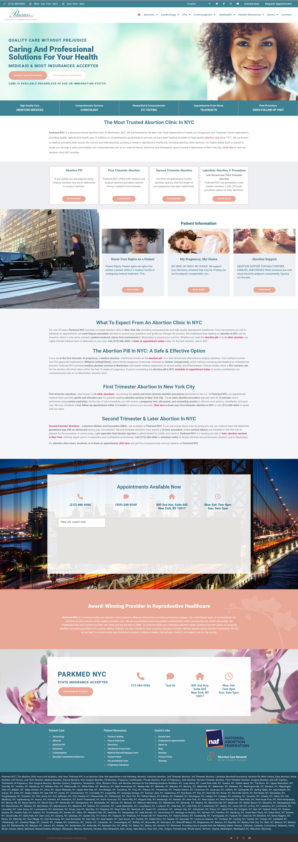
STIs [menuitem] (184, 14)
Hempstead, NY (130, 812)
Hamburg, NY (237, 812)
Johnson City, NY (182, 809)
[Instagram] (230, 3)
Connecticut (270, 825)
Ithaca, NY (215, 809)
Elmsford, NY (263, 815)
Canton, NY (90, 822)
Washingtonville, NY (254, 786)
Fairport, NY (236, 815)
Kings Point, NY (122, 809)
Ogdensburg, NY (25, 799)
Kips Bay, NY (92, 809)
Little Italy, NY (178, 806)
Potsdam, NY (28, 796)
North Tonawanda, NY (88, 799)
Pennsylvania (179, 828)
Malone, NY (93, 806)
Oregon (168, 828)
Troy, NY (136, 789)
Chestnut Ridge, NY (30, 822)
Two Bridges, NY (107, 789)
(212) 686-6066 (80, 505)
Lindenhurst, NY (210, 806)
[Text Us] (170, 676)
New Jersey (126, 828)
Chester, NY (47, 822)
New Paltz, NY (247, 799)
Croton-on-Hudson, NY (206, 819)
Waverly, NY (189, 786)
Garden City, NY (91, 815)
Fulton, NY (106, 815)
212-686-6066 (140, 685)
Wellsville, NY (161, 786)
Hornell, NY (69, 812)
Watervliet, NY (204, 786)
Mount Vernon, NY (31, 802)
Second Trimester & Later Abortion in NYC (149, 419)
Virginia (215, 828)
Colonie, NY (252, 819)
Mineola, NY (130, 802)
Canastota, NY (105, 822)
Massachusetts (43, 828)
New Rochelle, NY (229, 799)
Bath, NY (268, 822)
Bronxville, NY (152, 822)
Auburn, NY (49, 825)
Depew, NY (172, 819)
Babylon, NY (36, 825)
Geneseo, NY (75, 815)
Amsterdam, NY (78, 825)
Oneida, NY (266, 796)
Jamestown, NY (200, 809)
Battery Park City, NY (252, 822)
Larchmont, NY (283, 806)
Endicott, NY (249, 815)
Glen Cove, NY (46, 815)
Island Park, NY (229, 809)
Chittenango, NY (10, 822)
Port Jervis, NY (43, 796)
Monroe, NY (117, 802)
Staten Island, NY (244, 783)
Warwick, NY (271, 786)
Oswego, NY (224, 796)
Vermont (206, 828)
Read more (133, 290)
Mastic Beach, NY (253, 802)
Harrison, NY (208, 812)
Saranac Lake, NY (154, 793)
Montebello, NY (102, 802)
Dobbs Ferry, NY (157, 819)
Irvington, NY (245, 809)
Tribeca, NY (148, 789)
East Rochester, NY (75, 819)
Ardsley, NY (62, 825)
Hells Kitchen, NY (148, 812)
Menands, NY (187, 802)
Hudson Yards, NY (272, 809)
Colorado (258, 825)
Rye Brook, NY (188, 793)
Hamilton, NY (222, 812)
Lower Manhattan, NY (126, 806)
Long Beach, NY (147, 806)
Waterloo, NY (235, 786)
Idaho (291, 825)
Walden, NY (17, 789)
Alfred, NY (126, 825)
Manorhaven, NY (14, 806)
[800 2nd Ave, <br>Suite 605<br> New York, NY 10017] (200, 676)
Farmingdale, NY (219, 815)
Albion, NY (138, 825)
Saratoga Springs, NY (133, 793)
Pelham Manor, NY (150, 796)
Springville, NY (245, 789)
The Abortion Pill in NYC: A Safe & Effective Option (149, 351)
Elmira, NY (7, 819)
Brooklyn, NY (175, 783)
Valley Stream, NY (34, 789)
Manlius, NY (30, 806)
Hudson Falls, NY (23, 812)
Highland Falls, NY (97, 812)
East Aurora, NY (127, 819)
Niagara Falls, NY (147, 799)
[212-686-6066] (140, 676)
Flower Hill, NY (148, 815)
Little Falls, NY (194, 806)
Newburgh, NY (164, 799)
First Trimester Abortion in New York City (149, 387)
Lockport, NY (163, 806)
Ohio (160, 828)
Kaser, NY (151, 809)
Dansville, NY (186, 819)
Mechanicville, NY (217, 802)
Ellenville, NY (19, 819)
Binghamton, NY (205, 822)
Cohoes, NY (266, 819)
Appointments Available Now (149, 487)
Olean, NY (279, 796)
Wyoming (266, 828)
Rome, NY (226, 793)
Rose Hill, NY (213, 793)
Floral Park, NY (164, 815)
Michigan (56, 828)
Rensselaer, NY (277, 793)
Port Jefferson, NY (62, 796)
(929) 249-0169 (126, 505)
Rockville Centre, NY (242, 793)
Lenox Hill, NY (240, 806)
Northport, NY (68, 799)
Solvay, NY (7, 793)
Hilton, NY (82, 812)
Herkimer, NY (114, 812)
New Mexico (139, 828)
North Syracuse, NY (111, 799)
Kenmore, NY (138, 809)
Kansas (12, 828)
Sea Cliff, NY (50, 793)
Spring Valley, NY (263, 789)
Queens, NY (228, 783)
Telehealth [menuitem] (225, 14)
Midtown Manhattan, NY (149, 802)
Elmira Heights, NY (280, 815)
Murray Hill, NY (13, 802)
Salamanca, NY (172, 793)
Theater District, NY (183, 789)
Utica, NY (49, 789)
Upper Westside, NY (65, 789)
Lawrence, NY (267, 806)
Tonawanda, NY (164, 789)
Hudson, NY (39, 812)
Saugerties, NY (112, 793)
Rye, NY (201, 793)
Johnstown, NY (164, 809)
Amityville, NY (94, 825)
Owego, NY (211, 796)
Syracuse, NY (217, 789)
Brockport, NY (168, 822)
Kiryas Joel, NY (76, 809)
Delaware (282, 825)
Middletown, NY (171, 802)
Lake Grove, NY (25, 809)
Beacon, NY (221, 822)
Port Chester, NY (81, 796)
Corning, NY (239, 819)
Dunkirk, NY (142, 819)
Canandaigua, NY (122, 822)
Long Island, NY (191, 783)
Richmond (176, 825)
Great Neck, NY (277, 812)
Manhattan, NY (44, 806)
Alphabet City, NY (111, 825)
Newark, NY (179, 799)
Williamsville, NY (72, 786)
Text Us (170, 685)
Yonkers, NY (22, 786)
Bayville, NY (234, 822)
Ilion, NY (257, 809)
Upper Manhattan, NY (282, 783)
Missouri (78, 828)
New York (152, 828)
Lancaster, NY (9, 809)
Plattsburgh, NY (117, 796)
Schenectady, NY (79, 793)
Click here (228, 147)
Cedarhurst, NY (76, 822)
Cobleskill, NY (280, 819)
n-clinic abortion (234, 337)
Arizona (238, 825)
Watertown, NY (220, 786)
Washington (226, 828)
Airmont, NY (163, 825)
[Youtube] (237, 3)
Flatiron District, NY (183, 815)
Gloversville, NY (14, 815)
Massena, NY (269, 802)
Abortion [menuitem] (149, 14)
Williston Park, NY (54, 786)
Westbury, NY (107, 786)
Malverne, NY (79, 806)
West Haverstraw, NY (125, 786)
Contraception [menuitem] (203, 14)
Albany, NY (150, 825)
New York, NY (194, 799)
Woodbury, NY (36, 786)
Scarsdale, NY (96, 793)
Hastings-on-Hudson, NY (188, 812)
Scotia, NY (63, 793)
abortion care (212, 137)
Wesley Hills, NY (146, 786)
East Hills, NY (93, 819)
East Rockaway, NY (54, 819)
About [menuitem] (271, 14)
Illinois (5, 828)
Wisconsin (255, 828)
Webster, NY (175, 786)
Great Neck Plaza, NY (256, 812)
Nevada (97, 828)
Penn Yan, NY (133, 796)
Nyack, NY (40, 799)
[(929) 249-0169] (126, 496)
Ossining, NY (238, 796)
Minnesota (67, 828)
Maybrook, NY (235, 802)
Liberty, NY (225, 806)
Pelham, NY (167, 796)
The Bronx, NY (262, 783)
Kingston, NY (106, 809)
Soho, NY (18, 793)
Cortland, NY (225, 819)
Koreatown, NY (60, 809)
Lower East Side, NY (210, 783)
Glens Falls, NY (30, 815)
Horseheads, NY (54, 812)
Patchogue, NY (196, 796)
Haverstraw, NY (166, 812)
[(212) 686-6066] (80, 496)
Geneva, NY (61, 815)
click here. (63, 776)
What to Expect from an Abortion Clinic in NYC (149, 323)
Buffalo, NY (138, 822)
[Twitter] (216, 3)
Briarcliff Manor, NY (186, 822)
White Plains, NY (90, 786)
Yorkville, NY (8, 786)
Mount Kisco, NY (50, 802)
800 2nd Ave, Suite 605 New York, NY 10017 (172, 506)
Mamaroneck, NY (62, 806)
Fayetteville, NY (202, 815)
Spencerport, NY (281, 789)
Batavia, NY (281, 822)
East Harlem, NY (109, 819)
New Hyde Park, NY (266, 799)
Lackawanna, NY (43, 809)
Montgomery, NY (84, 802)
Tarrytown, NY (201, 789)
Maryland (29, 828)
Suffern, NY (231, 789)
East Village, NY (35, 819)
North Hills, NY (129, 799)
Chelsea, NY (60, 822)
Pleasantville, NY (99, 796)
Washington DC (241, 828)
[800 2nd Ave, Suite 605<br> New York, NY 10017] (172, 496)
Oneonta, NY (253, 796)
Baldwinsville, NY (19, 825)
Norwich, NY (53, 799)
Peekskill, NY (180, 796)
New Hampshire (111, 828)
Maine (20, 828)
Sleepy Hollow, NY (34, 793)
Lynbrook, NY (107, 806)
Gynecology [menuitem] (168, 14)
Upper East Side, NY (87, 789)
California (248, 825)
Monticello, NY (67, 802)
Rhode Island (194, 828)
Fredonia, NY (133, 815)
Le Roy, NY (253, 806)
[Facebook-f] (223, 3)
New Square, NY (210, 799)
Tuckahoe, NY (124, 789)
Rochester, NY (261, 793)
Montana (87, 828)
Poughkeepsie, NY (11, 796)
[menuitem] (139, 14)
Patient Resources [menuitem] (249, 14)
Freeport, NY (119, 815)
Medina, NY (201, 802)
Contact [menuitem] (286, 14)
